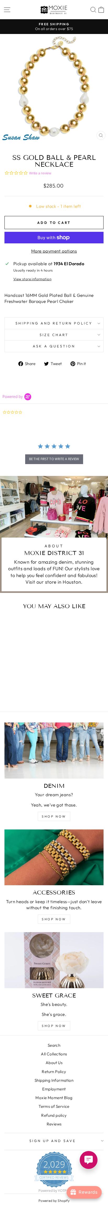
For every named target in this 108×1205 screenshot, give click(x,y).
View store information (32, 279)
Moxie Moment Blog (53, 1097)
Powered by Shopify (54, 1200)
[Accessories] (54, 857)
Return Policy (54, 1071)
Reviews (54, 1124)
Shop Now (54, 1026)
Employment (54, 1088)
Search (54, 1045)
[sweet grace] (54, 960)
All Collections (54, 1053)
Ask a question (54, 346)
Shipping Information (54, 1080)
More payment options (54, 251)
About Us (54, 1062)
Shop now (54, 816)
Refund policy (54, 1115)
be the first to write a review (54, 459)
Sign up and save (52, 1141)
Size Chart (54, 335)
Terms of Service (54, 1106)
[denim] (54, 750)
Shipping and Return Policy (54, 323)
